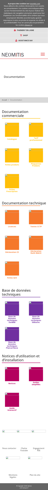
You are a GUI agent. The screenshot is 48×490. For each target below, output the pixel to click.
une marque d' (24, 488)
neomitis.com (35, 3)
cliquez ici (28, 25)
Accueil (4, 100)
